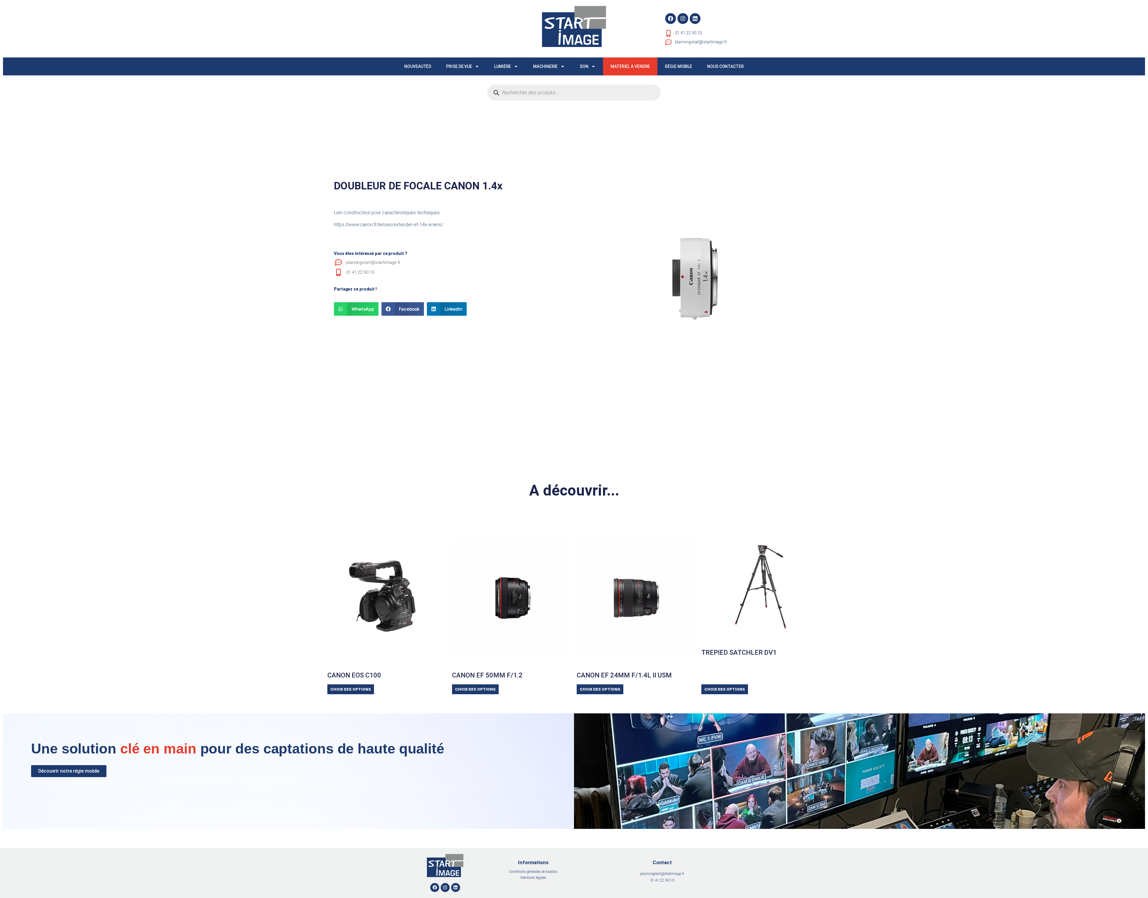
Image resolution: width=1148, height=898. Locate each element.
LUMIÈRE (502, 66)
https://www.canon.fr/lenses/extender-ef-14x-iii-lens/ (388, 224)
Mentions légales (533, 878)
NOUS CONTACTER (725, 66)
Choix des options (350, 689)
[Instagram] (682, 18)
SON (584, 66)
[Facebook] (670, 18)
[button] (356, 309)
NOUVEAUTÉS (417, 66)
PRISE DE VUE (459, 66)
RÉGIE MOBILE (678, 66)
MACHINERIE (545, 66)
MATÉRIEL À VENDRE (630, 66)
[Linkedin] (695, 18)
